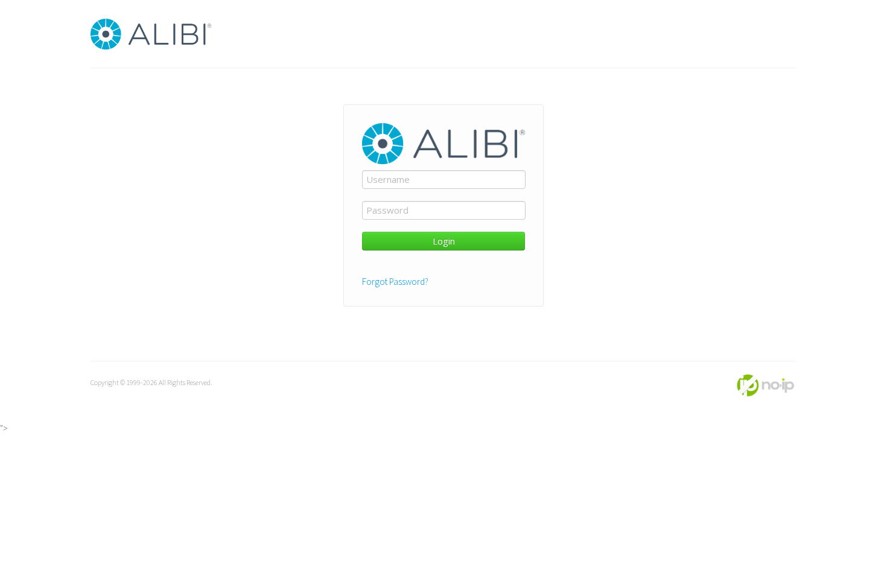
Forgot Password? (395, 281)
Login (444, 241)
